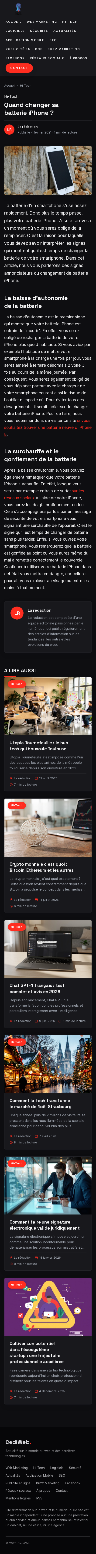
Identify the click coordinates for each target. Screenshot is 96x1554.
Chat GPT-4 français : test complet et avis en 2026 (37, 988)
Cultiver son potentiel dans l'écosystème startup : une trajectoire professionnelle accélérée (37, 1353)
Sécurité (39, 31)
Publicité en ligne (24, 49)
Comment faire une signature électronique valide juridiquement (45, 1225)
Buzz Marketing (64, 49)
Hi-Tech (70, 21)
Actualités (64, 31)
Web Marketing (42, 21)
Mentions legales (18, 1498)
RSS (39, 1498)
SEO (53, 40)
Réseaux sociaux (47, 58)
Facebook (15, 58)
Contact (19, 68)
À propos (78, 58)
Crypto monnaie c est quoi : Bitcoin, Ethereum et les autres (42, 867)
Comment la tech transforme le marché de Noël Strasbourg (41, 1104)
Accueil (14, 21)
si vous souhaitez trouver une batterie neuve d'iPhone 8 (48, 427)
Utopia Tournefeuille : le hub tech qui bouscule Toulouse (39, 746)
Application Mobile (25, 40)
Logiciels (15, 31)
